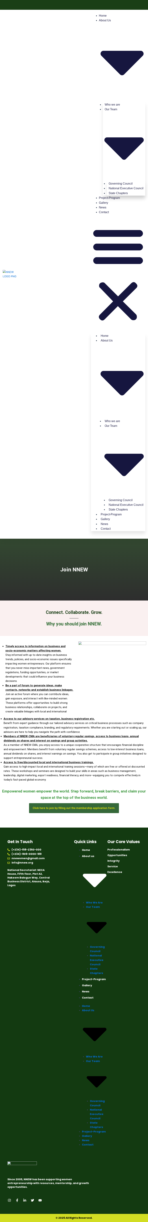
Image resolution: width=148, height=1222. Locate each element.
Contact (104, 212)
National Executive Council (96, 960)
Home (103, 15)
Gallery (103, 202)
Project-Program (109, 197)
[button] (118, 274)
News (102, 207)
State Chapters (118, 193)
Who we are (94, 902)
